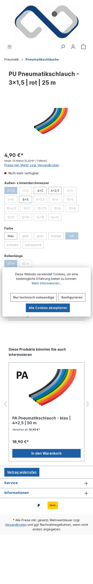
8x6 (57, 200)
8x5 (26, 199)
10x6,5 (13, 209)
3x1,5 (12, 191)
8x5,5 (41, 200)
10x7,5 (43, 209)
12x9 (12, 218)
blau (11, 236)
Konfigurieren (72, 297)
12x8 (74, 209)
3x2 (27, 191)
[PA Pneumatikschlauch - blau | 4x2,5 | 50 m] (46, 390)
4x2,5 (55, 190)
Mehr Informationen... (46, 283)
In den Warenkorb (46, 453)
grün (42, 236)
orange (57, 236)
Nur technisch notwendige (33, 297)
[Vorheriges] (5, 404)
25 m (12, 264)
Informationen (16, 492)
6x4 (12, 200)
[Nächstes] (87, 404)
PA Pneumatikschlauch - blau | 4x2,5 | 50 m (41, 420)
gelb (27, 236)
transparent (34, 245)
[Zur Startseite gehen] (46, 22)
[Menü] (9, 46)
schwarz (14, 245)
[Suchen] (63, 46)
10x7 (28, 209)
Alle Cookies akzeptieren (48, 308)
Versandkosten (16, 524)
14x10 (41, 218)
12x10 (27, 218)
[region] (46, 123)
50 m (27, 264)
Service (11, 483)
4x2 (40, 190)
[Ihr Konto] (73, 46)
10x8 (59, 209)
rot (74, 236)
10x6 (72, 200)
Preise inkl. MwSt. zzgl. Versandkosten (31, 165)
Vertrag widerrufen (22, 472)
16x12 (56, 218)
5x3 (71, 191)
